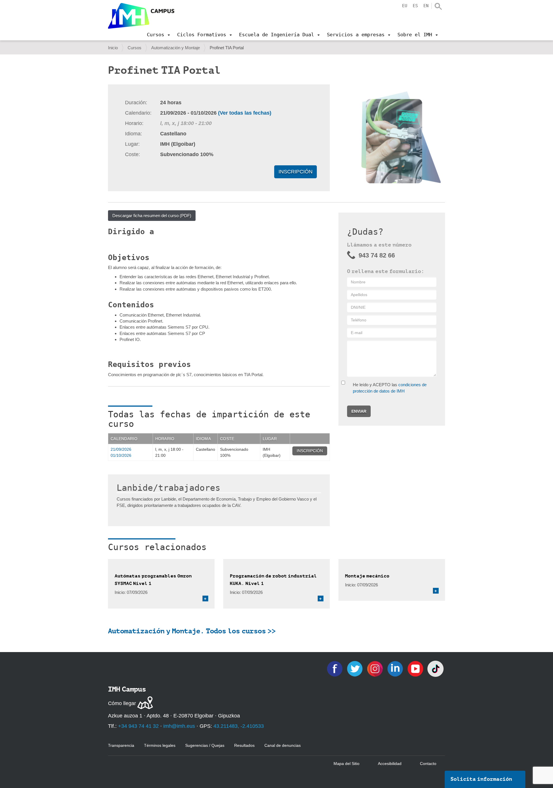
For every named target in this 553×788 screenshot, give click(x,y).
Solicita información (481, 779)
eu (404, 5)
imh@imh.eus (179, 726)
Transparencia (121, 745)
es (415, 5)
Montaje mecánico (367, 575)
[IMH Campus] (141, 16)
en (426, 5)
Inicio (113, 47)
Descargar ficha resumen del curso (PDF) (151, 215)
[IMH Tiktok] (435, 668)
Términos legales (159, 745)
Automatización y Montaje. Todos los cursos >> (192, 631)
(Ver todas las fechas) (244, 113)
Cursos (134, 47)
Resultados (244, 745)
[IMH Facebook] (335, 668)
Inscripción (296, 172)
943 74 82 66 (377, 255)
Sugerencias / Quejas (204, 745)
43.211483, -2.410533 (238, 726)
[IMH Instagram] (375, 668)
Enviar (358, 411)
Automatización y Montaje (175, 47)
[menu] (158, 34)
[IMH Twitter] (355, 668)
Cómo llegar (122, 703)
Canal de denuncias (282, 745)
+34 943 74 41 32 (138, 726)
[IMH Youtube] (416, 668)
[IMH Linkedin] (396, 668)
